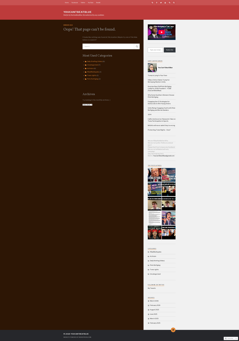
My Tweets (152, 288)
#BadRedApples (93, 72)
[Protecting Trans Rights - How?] (169, 233)
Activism (90, 68)
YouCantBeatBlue (77, 12)
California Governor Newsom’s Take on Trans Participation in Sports (162, 120)
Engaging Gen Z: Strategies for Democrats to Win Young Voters (159, 103)
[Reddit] (169, 2)
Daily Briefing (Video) (95, 61)
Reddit (98, 2)
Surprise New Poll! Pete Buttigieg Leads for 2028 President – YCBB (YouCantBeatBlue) (159, 89)
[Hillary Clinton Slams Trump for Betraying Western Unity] (169, 175)
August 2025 (154, 310)
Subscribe (169, 50)
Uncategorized (92, 65)
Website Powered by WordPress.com (77, 337)
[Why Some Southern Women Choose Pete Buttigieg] (169, 189)
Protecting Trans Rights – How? (159, 130)
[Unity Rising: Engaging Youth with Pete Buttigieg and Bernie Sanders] (169, 204)
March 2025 (154, 318)
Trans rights (91, 75)
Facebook (75, 2)
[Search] (174, 2)
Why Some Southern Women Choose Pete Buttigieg (161, 96)
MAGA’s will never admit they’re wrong (161, 125)
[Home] (152, 2)
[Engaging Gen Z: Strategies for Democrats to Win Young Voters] (155, 204)
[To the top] (173, 330)
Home (67, 2)
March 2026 (154, 301)
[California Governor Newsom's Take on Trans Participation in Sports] (169, 218)
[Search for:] (111, 46)
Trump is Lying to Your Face (157, 75)
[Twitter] (161, 2)
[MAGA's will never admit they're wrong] (155, 233)
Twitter (83, 2)
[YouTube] (165, 2)
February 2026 (155, 305)
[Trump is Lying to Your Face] (155, 175)
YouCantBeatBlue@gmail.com (163, 156)
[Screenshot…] (155, 218)
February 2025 (155, 323)
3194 (149, 114)
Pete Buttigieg (92, 79)
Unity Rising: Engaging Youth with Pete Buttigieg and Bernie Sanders (161, 109)
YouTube (90, 2)
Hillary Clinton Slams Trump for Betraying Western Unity (159, 81)
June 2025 (153, 314)
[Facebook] (156, 2)
